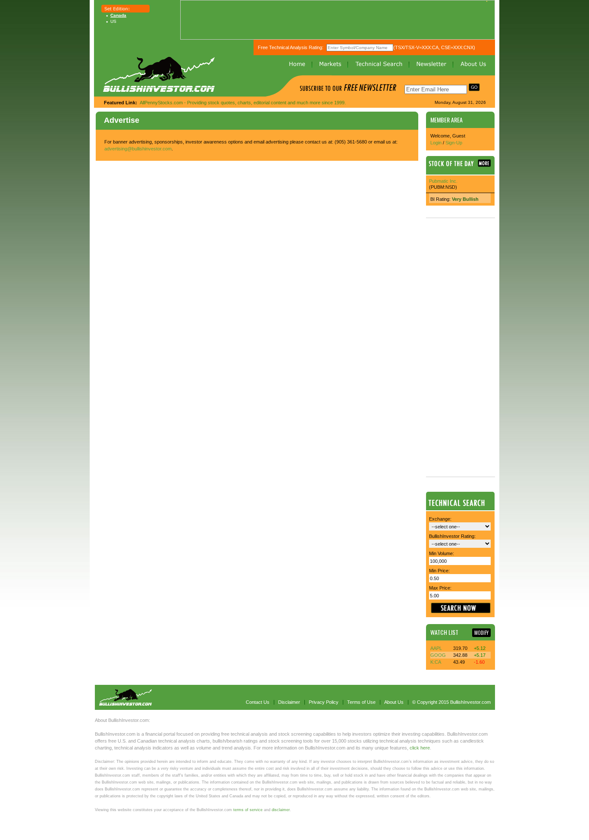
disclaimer (281, 810)
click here (420, 747)
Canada (118, 15)
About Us (473, 64)
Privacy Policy (323, 702)
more (484, 163)
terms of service (248, 810)
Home (297, 64)
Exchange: (440, 518)
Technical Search (378, 64)
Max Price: (440, 587)
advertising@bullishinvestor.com (138, 148)
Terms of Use (361, 702)
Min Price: (439, 570)
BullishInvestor (159, 74)
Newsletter (431, 64)
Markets (330, 64)
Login (436, 142)
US (113, 21)
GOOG (438, 655)
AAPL (436, 648)
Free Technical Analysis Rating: (290, 47)
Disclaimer (289, 702)
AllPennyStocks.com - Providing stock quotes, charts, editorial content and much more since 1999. (243, 102)
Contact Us (257, 702)
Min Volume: (441, 553)
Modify (481, 632)
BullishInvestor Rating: (452, 536)
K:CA (435, 662)
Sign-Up (453, 142)
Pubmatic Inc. (443, 181)
